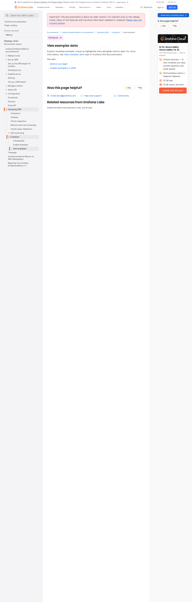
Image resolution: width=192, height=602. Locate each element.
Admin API (12, 90)
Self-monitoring (17, 133)
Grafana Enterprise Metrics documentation (78, 32)
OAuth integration (18, 121)
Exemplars (116, 32)
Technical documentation (15, 22)
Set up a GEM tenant (17, 82)
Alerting (11, 78)
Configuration (14, 94)
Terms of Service (41, 2)
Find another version (13, 44)
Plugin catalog (10, 25)
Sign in (160, 7)
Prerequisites (18, 141)
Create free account (173, 90)
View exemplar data (74, 54)
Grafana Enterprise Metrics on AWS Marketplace (21, 157)
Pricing (72, 7)
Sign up (172, 7)
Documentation (53, 32)
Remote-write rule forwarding (23, 125)
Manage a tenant (15, 86)
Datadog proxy (14, 70)
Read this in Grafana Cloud (172, 15)
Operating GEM (103, 32)
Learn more (121, 2)
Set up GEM (13, 59)
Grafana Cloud (43, 7)
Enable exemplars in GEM (63, 68)
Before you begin (59, 64)
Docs (109, 7)
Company (119, 7)
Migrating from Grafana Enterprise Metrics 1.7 (18, 164)
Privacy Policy (57, 2)
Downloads (13, 97)
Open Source (84, 7)
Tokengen (12, 152)
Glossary (11, 101)
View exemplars (20, 148)
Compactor (15, 113)
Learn (98, 7)
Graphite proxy (14, 74)
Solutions (59, 7)
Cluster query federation (21, 129)
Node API (12, 105)
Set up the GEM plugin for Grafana (19, 64)
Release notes (14, 56)
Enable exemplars (20, 145)
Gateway (14, 117)
